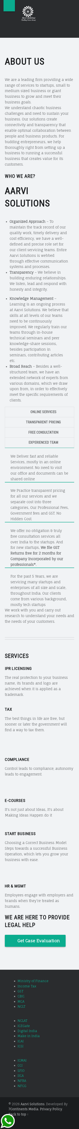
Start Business (20, 833)
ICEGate (24, 1026)
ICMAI (22, 1060)
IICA (21, 1076)
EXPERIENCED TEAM (43, 442)
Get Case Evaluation (39, 940)
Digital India (27, 1031)
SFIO (21, 1070)
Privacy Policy (51, 1109)
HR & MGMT (15, 886)
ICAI (21, 1041)
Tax (8, 709)
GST (20, 991)
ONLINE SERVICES (43, 412)
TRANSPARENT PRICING (43, 422)
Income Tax (27, 986)
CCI (20, 1065)
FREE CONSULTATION (43, 432)
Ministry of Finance (33, 981)
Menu (9, 5)
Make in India (29, 1036)
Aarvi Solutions (33, 1104)
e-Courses (15, 800)
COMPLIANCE (17, 759)
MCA (21, 1001)
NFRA (22, 1081)
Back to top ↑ (19, 1114)
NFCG (22, 1086)
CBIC (21, 996)
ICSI (20, 1046)
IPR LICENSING (18, 668)
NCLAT (22, 1021)
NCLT (21, 1006)
